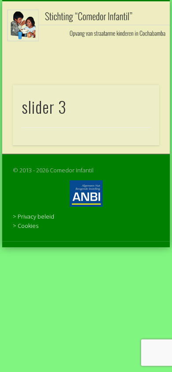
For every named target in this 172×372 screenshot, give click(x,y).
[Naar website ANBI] (86, 193)
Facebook (85, 57)
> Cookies (25, 226)
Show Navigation (137, 79)
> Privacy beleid (33, 216)
